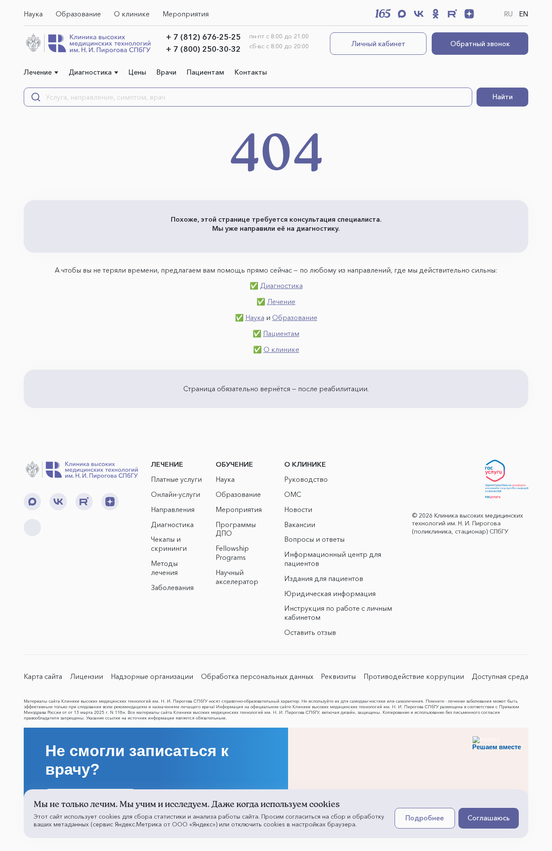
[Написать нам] (486, 14)
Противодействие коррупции (414, 676)
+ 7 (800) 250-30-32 (203, 49)
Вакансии (299, 524)
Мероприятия (186, 13)
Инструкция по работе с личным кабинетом (338, 613)
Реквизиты (338, 676)
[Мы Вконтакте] (419, 14)
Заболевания (172, 587)
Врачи (166, 72)
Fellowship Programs (232, 553)
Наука (33, 13)
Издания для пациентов (323, 578)
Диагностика (90, 72)
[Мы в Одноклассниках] (435, 14)
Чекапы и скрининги (169, 544)
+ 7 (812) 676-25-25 (203, 37)
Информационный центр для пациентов (332, 559)
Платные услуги (176, 479)
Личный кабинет (378, 43)
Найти (502, 96)
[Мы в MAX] (402, 14)
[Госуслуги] (506, 479)
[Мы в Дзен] (469, 14)
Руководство (306, 479)
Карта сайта (43, 676)
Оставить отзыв (310, 632)
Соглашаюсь (488, 817)
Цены (137, 72)
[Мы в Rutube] (452, 14)
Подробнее (424, 817)
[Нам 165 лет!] (383, 13)
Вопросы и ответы (314, 539)
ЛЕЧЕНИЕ (167, 464)
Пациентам (205, 72)
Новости (298, 509)
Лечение (38, 72)
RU (508, 13)
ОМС (292, 494)
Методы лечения (164, 568)
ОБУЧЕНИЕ (234, 464)
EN (523, 13)
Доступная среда (500, 676)
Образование (78, 13)
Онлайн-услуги (175, 494)
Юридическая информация (330, 593)
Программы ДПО (236, 529)
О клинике (132, 13)
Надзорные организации (152, 676)
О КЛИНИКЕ (305, 464)
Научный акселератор (237, 577)
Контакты (251, 72)
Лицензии (86, 676)
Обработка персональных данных (257, 676)
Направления (172, 509)
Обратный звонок (480, 43)
